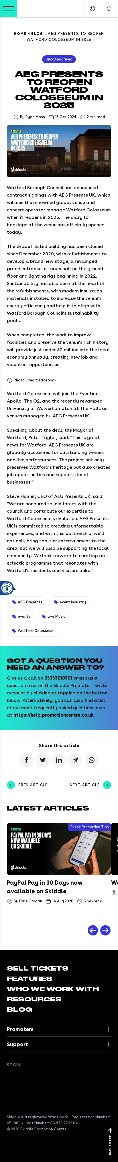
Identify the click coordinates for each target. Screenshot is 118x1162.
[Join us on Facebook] (10, 1078)
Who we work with (53, 989)
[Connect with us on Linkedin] (33, 1078)
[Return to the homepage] (35, 8)
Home (20, 33)
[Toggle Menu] (8, 8)
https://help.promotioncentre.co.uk (53, 715)
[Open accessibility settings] (7, 588)
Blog (37, 33)
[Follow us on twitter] (21, 1078)
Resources (34, 999)
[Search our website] (109, 8)
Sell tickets (37, 968)
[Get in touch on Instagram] (44, 1078)
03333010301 (58, 678)
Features (29, 979)
